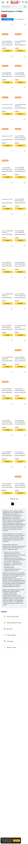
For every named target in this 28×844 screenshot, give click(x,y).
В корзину (7, 50)
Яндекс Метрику (5, 840)
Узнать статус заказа (13, 616)
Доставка (9, 629)
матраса (11, 552)
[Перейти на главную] (14, 2)
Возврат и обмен (11, 647)
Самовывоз (10, 641)
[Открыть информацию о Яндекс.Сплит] (7, 46)
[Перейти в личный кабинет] (26, 2)
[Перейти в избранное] (20, 2)
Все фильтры (8, 19)
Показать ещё (14, 498)
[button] (7, 2)
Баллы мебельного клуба (14, 622)
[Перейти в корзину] (23, 2)
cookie (10, 839)
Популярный (18, 34)
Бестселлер (5, 34)
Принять (17, 840)
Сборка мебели (11, 635)
